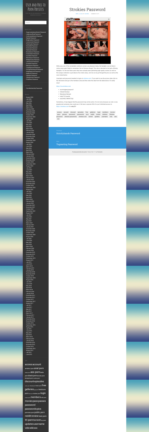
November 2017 (30, 297)
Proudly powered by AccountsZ (79, 152)
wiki (31, 427)
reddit (28, 415)
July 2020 (28, 238)
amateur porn (29, 368)
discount (29, 381)
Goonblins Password (31, 55)
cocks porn (36, 378)
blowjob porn (29, 378)
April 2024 (29, 150)
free (44, 385)
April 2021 (29, 221)
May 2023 (29, 172)
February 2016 (30, 338)
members (36, 397)
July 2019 (28, 262)
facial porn (32, 385)
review (34, 415)
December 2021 (30, 205)
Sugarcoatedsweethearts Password (36, 32)
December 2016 (30, 319)
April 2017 (29, 311)
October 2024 (30, 138)
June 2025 (29, 122)
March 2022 (29, 199)
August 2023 (29, 166)
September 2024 (30, 140)
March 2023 (29, 175)
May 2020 (29, 242)
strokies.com (87, 78)
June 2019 (29, 264)
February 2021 (30, 224)
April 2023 (29, 173)
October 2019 (30, 256)
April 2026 (29, 105)
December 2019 (30, 252)
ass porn (35, 372)
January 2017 (30, 317)
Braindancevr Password (32, 52)
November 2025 (30, 113)
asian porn (27, 372)
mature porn (27, 397)
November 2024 (30, 136)
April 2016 (29, 334)
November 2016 (30, 321)
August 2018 (29, 279)
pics (39, 408)
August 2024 (29, 142)
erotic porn (27, 385)
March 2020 (29, 246)
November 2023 (30, 160)
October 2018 (30, 276)
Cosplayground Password (33, 67)
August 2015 (29, 350)
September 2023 (30, 164)
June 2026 (29, 101)
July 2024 (28, 144)
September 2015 (30, 348)
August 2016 (29, 327)
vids (27, 427)
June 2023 (29, 170)
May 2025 (29, 124)
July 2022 (28, 191)
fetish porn (38, 385)
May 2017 (29, 309)
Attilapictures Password (32, 59)
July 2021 (28, 215)
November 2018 (30, 274)
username (39, 424)
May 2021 (29, 219)
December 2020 (30, 228)
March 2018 (29, 289)
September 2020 (30, 234)
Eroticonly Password (31, 48)
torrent (37, 420)
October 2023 (30, 162)
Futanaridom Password (32, 53)
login (43, 393)
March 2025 (29, 128)
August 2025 (29, 119)
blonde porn (41, 376)
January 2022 (30, 203)
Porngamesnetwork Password (34, 69)
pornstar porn (29, 412)
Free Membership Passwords (34, 88)
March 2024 (29, 152)
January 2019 (30, 270)
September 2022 (30, 187)
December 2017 (30, 295)
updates (29, 424)
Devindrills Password (31, 46)
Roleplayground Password (33, 71)
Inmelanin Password (31, 63)
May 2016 (29, 333)
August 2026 (29, 97)
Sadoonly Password (31, 50)
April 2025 (29, 126)
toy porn (43, 420)
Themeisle (99, 152)
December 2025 (30, 111)
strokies (104, 114)
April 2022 (29, 197)
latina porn (31, 393)
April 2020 (29, 244)
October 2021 (30, 209)
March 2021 (29, 223)
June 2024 (29, 146)
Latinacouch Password (32, 61)
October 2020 (30, 232)
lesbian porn (36, 393)
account (37, 364)
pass (35, 401)
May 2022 (29, 195)
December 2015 (30, 342)
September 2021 (30, 211)
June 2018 (29, 283)
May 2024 (29, 148)
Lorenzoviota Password (32, 42)
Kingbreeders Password (32, 40)
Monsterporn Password (32, 57)
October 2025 (30, 115)
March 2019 (29, 266)
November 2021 (30, 207)
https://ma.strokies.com (63, 86)
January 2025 (30, 132)
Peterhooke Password (32, 44)
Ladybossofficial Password (33, 34)
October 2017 (30, 299)
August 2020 (29, 236)
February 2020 (30, 248)
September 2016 (30, 325)
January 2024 (30, 156)
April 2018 (29, 287)
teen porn (42, 416)
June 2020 (29, 240)
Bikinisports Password (32, 65)
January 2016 (30, 340)
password (30, 404)
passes (42, 401)
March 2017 (29, 313)
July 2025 (28, 121)
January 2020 (30, 250)
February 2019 (30, 268)
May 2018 (29, 285)
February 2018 (30, 291)
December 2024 (30, 134)
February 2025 (30, 130)
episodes (39, 381)
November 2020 (30, 230)
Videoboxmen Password (32, 77)
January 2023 (30, 179)
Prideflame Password (32, 79)
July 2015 (28, 352)
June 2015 (29, 354)
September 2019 (30, 258)
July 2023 (28, 168)
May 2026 (29, 103)
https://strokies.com (62, 106)
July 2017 (28, 305)
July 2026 (28, 99)
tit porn (29, 419)
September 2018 (30, 278)
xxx (35, 427)
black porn (32, 376)
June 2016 (29, 331)
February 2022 (30, 201)
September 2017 (30, 301)
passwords (31, 408)
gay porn (36, 389)
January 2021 (30, 226)
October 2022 (30, 185)
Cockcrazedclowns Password (34, 36)
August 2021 (29, 213)
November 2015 (30, 344)
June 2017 (29, 307)
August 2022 (29, 189)
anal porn (39, 368)
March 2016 (29, 336)
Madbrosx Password (31, 73)
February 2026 (30, 109)
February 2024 (30, 154)
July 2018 (28, 281)
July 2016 (28, 329)
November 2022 (30, 183)
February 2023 (30, 177)
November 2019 (30, 254)
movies (29, 401)
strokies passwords (70, 116)
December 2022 (30, 181)
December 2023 (30, 158)
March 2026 (29, 107)
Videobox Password (31, 75)
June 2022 (29, 193)
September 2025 (30, 117)
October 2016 (30, 323)
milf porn (43, 397)
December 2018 (30, 272)
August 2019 (29, 260)
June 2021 (29, 217)
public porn (39, 412)
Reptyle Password (31, 38)
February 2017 (30, 315)
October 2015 (30, 346)
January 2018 (30, 293)
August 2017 (29, 303)
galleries (29, 389)
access (28, 364)
